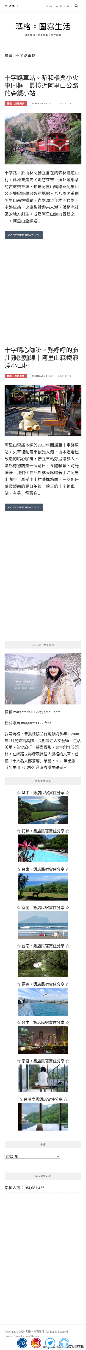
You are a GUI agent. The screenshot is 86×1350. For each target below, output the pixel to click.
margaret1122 (42, 103)
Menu (13, 6)
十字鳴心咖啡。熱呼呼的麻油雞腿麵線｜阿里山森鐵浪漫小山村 (41, 358)
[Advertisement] (43, 301)
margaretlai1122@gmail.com (37, 712)
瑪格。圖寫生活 (43, 27)
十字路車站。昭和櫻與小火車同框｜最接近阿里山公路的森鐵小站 (41, 86)
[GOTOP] (63, 1343)
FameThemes (32, 1336)
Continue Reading (23, 235)
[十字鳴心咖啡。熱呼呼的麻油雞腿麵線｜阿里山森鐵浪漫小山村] (43, 410)
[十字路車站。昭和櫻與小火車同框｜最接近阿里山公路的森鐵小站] (43, 138)
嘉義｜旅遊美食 (16, 103)
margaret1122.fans (35, 723)
